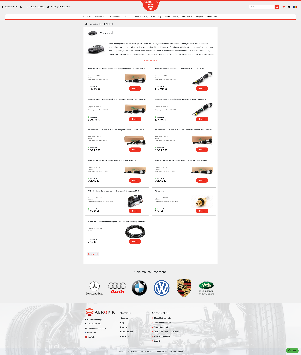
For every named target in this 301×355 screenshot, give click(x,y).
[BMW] (139, 287)
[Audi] (117, 287)
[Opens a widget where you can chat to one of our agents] (292, 351)
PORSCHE (127, 17)
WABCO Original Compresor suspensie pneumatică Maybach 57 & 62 (115, 191)
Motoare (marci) (212, 17)
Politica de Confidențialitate (166, 332)
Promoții (124, 327)
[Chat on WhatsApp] (22, 6)
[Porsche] (184, 287)
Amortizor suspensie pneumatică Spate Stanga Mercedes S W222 (113, 160)
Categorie (199, 17)
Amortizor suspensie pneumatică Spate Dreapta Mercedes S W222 (181, 160)
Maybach (109, 24)
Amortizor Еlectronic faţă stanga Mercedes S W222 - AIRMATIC (180, 69)
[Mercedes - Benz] (94, 287)
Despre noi (125, 318)
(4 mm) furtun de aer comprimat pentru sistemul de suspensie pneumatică (117, 222)
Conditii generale (161, 327)
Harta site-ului (126, 332)
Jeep (159, 17)
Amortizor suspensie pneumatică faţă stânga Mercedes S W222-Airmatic (116, 69)
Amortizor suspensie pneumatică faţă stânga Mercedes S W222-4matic (116, 130)
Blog (122, 322)
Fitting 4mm (159, 191)
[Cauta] (277, 7)
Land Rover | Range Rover (144, 17)
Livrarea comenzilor (162, 322)
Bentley (176, 17)
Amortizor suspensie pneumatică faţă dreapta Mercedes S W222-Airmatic (117, 99)
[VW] (161, 287)
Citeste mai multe (150, 60)
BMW (89, 17)
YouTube (91, 337)
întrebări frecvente (162, 336)
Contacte (124, 336)
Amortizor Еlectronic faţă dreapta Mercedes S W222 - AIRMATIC (180, 99)
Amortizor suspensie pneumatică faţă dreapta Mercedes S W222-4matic (183, 130)
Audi (82, 17)
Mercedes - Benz (100, 17)
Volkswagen (115, 17)
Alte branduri (187, 17)
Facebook (91, 332)
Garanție (157, 341)
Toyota (167, 17)
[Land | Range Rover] (206, 287)
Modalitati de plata (162, 318)
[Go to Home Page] (86, 24)
